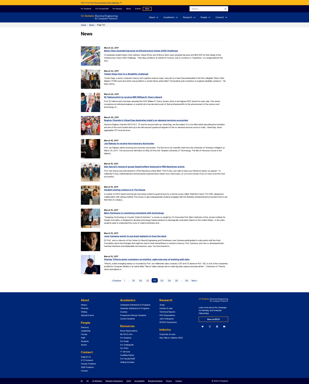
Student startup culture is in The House (124, 190)
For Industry (117, 9)
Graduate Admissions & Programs (134, 308)
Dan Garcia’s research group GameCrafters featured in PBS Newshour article (144, 166)
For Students (86, 9)
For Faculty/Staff (102, 9)
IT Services (125, 351)
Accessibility (139, 381)
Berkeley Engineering (114, 381)
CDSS (128, 381)
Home (83, 25)
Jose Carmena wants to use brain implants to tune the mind (135, 236)
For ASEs (124, 348)
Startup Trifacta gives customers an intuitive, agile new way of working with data (147, 259)
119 (133, 280)
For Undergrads (127, 345)
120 (140, 280)
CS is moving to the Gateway (107, 2)
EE (82, 381)
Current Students (127, 318)
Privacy (169, 381)
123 (161, 280)
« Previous (117, 280)
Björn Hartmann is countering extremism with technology (134, 213)
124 (169, 280)
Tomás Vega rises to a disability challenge (126, 74)
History (84, 305)
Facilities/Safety (127, 355)
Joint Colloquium (166, 318)
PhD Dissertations (167, 315)
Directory (85, 327)
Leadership (85, 331)
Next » (195, 280)
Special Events (87, 315)
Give (147, 9)
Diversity (84, 308)
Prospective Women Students (133, 315)
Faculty (84, 334)
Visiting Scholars (127, 362)
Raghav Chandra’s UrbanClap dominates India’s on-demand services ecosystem (146, 120)
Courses (123, 312)
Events (138, 9)
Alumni (84, 345)
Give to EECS (213, 319)
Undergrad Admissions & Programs (135, 305)
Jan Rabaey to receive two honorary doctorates (129, 143)
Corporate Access (167, 334)
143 (186, 280)
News (128, 9)
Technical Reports (167, 312)
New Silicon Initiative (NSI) (171, 338)
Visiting (84, 312)
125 (176, 280)
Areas (162, 305)
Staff (83, 338)
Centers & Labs (166, 308)
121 (147, 280)
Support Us (86, 357)
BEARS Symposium (168, 322)
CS (87, 381)
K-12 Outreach (87, 360)
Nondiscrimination (155, 381)
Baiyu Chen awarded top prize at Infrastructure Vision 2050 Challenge (141, 50)
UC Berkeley (97, 381)
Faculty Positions (88, 364)
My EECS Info (126, 334)
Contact (84, 371)
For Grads (124, 341)
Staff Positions (87, 367)
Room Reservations (128, 331)
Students (85, 341)
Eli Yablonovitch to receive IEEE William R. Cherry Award (133, 97)
